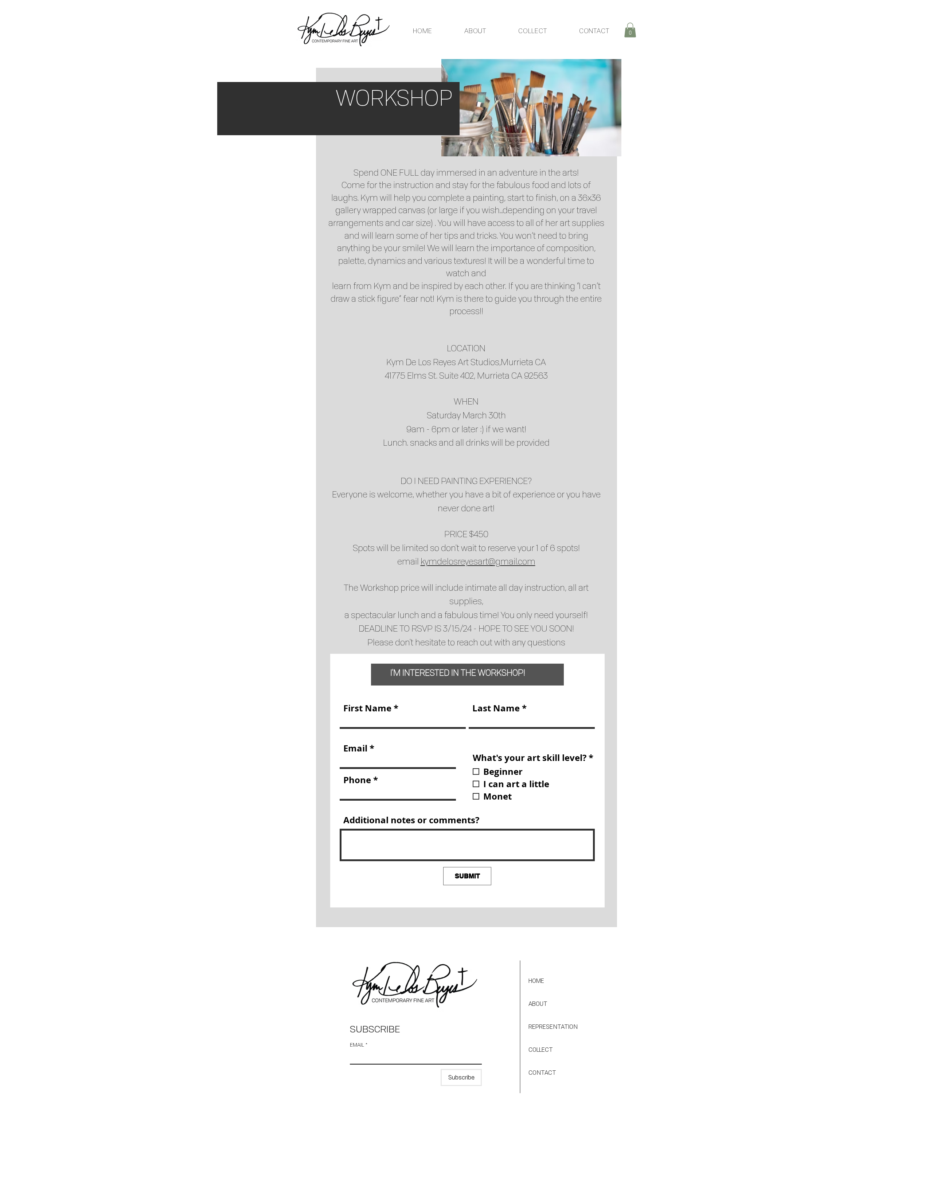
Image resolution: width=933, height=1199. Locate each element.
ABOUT (537, 1004)
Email (355, 748)
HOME (536, 981)
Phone (357, 780)
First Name (367, 708)
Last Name (496, 708)
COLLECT (540, 1050)
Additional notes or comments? (411, 820)
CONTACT (542, 1073)
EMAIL (358, 1045)
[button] (630, 30)
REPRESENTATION (553, 1027)
